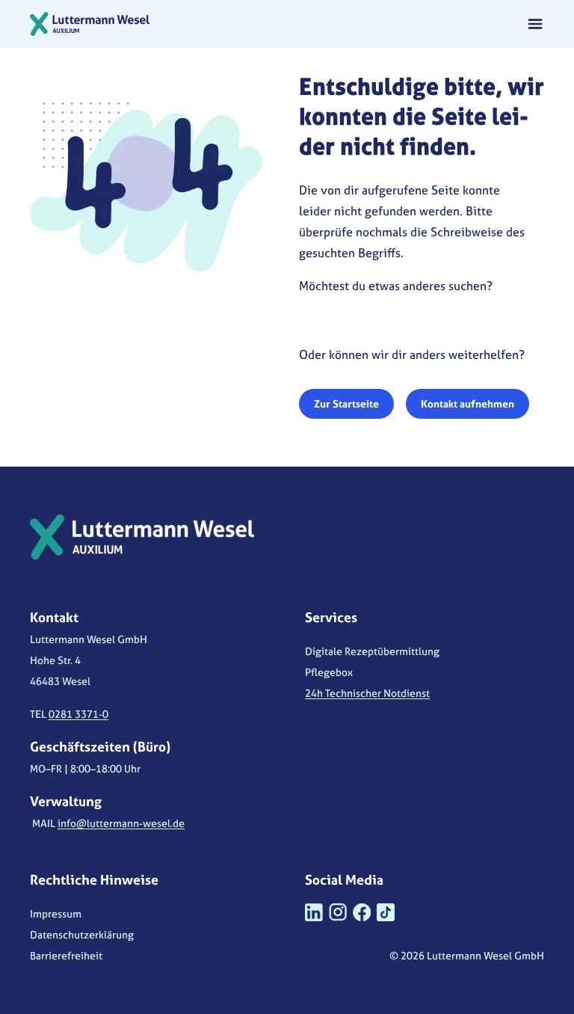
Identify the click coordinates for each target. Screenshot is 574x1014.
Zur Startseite (346, 403)
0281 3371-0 (78, 714)
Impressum (55, 913)
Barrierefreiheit (66, 955)
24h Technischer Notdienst (367, 693)
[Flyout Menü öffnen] (535, 24)
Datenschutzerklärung (82, 934)
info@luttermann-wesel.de (121, 823)
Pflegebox (329, 672)
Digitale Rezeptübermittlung (372, 651)
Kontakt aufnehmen (467, 403)
